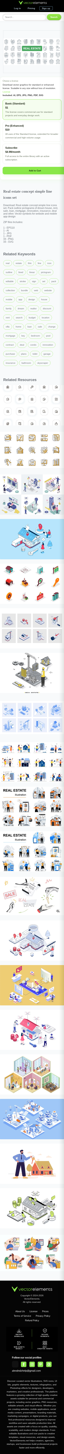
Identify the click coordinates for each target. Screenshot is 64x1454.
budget (32, 317)
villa (7, 326)
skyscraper (42, 363)
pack (53, 281)
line (39, 263)
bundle (24, 290)
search (19, 317)
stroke (23, 281)
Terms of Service (22, 1316)
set (43, 281)
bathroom (26, 363)
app (20, 299)
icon (49, 263)
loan (29, 326)
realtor (33, 308)
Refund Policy (32, 1320)
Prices (45, 1311)
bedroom (35, 335)
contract (10, 345)
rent (8, 317)
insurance (10, 363)
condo (33, 345)
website (48, 290)
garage (46, 354)
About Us (20, 1311)
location (45, 317)
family (8, 308)
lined (20, 272)
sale (40, 326)
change (51, 326)
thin (30, 263)
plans (23, 354)
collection (10, 290)
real (7, 263)
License (6, 92)
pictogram (46, 272)
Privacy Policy (43, 1316)
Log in (17, 8)
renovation (48, 345)
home (18, 326)
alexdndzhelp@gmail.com (26, 1370)
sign (34, 281)
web (36, 290)
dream (21, 308)
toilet (35, 354)
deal (22, 345)
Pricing (31, 8)
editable (10, 281)
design (31, 299)
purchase (10, 354)
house (44, 299)
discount (47, 308)
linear (32, 272)
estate (19, 263)
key (23, 335)
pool (48, 335)
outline (9, 272)
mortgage (10, 335)
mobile (9, 299)
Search (54, 17)
